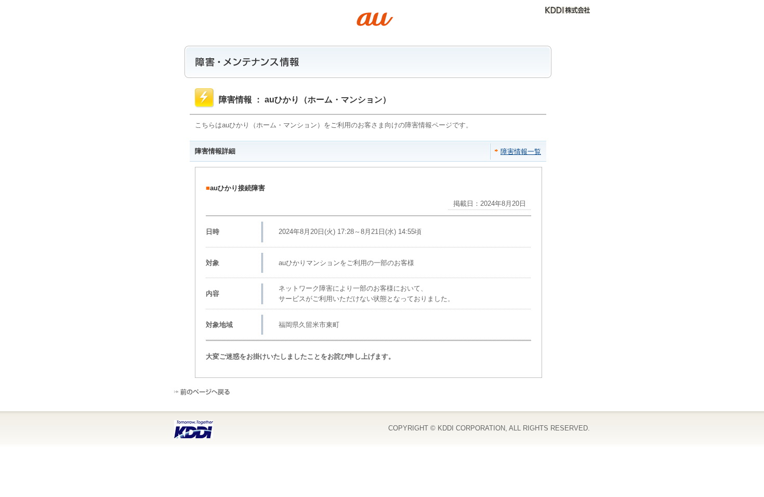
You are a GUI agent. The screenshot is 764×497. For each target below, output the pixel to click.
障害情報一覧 (520, 151)
